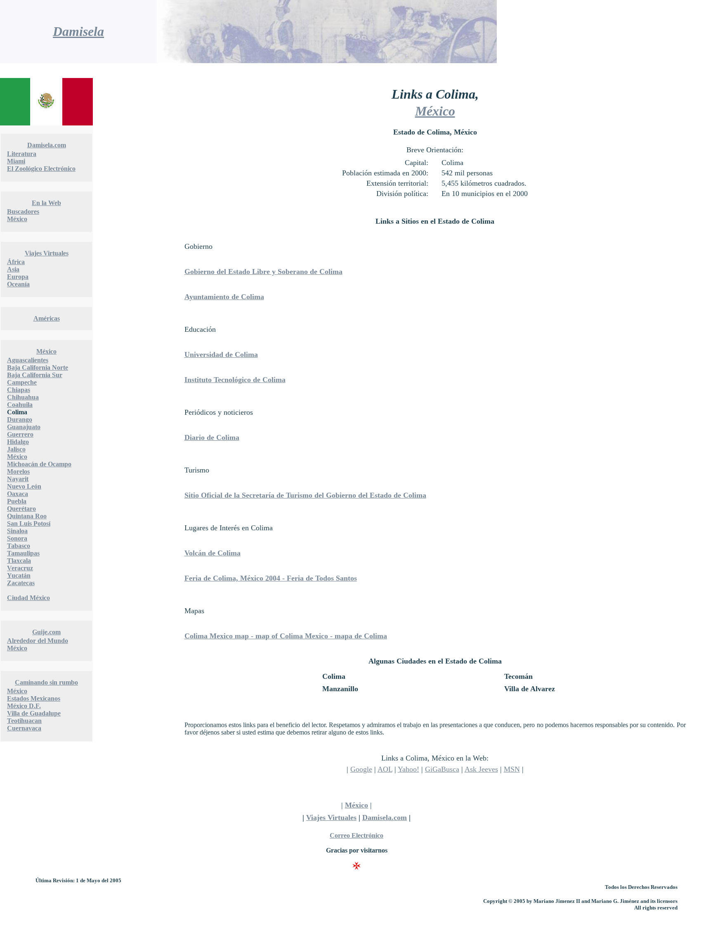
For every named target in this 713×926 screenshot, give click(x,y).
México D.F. (24, 705)
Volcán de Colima (212, 553)
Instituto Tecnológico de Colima (235, 380)
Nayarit (17, 478)
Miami (16, 161)
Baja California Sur (34, 374)
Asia (13, 269)
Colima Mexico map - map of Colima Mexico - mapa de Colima (285, 636)
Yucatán (19, 575)
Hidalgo (18, 441)
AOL (385, 769)
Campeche (22, 382)
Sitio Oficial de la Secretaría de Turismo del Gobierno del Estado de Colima (305, 495)
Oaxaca (17, 493)
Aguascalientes (27, 360)
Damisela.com (46, 145)
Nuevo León (24, 486)
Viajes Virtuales (46, 253)
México (17, 218)
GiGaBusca (442, 769)
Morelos (18, 471)
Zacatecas (21, 582)
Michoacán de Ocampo (39, 464)
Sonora (17, 538)
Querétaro (21, 508)
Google (361, 769)
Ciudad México (28, 597)
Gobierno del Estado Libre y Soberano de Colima (263, 271)
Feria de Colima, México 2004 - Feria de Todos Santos (270, 578)
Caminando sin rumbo (46, 682)
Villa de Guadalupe (34, 713)
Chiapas (18, 389)
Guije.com (46, 631)
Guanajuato (23, 426)
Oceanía (18, 284)
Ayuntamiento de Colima (224, 297)
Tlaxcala (19, 560)
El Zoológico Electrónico (41, 168)
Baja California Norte (37, 367)
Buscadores (23, 211)
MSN (512, 769)
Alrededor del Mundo (37, 640)
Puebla (16, 501)
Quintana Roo (27, 516)
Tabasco (18, 545)
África (16, 261)
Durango (19, 419)
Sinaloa (17, 530)
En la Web (46, 202)
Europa (17, 276)
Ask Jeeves (481, 769)
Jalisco (16, 449)
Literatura (21, 153)
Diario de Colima (211, 437)
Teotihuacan (24, 720)
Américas (46, 318)
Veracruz (20, 568)
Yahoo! (408, 769)
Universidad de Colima (221, 354)
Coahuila (20, 404)
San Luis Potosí (28, 523)
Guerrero (20, 434)
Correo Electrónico (356, 835)
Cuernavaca (24, 728)
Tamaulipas (23, 553)
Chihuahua (23, 397)
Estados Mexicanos (33, 698)
